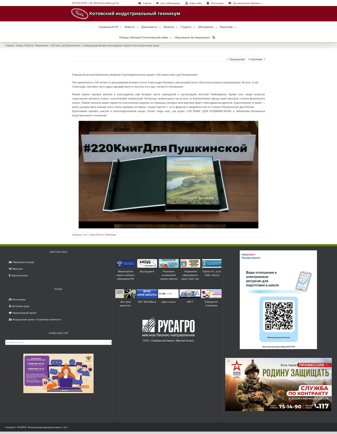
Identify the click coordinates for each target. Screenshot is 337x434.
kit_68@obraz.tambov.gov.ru (104, 3)
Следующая (255, 59)
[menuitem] (144, 3)
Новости (100, 234)
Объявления (110, 234)
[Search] (214, 37)
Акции (92, 234)
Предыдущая (237, 59)
